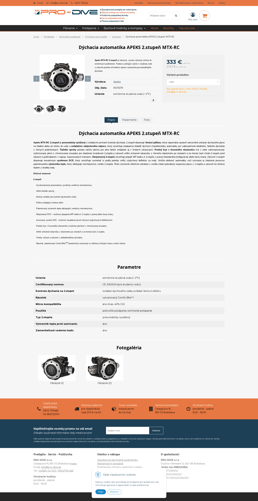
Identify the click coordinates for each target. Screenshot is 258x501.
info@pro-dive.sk (58, 3)
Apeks (117, 81)
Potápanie (49, 36)
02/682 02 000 (47, 470)
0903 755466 (81, 3)
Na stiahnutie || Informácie (189, 3)
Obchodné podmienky (159, 3)
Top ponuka (187, 28)
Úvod (40, 3)
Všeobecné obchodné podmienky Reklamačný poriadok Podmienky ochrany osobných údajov (119, 464)
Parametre (129, 120)
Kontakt (139, 3)
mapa (73, 463)
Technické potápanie (69, 36)
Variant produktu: (178, 74)
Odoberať (156, 430)
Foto (147, 120)
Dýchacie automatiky (96, 36)
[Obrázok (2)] (104, 367)
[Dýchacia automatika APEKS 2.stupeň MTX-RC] (62, 77)
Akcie (154, 28)
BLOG (211, 3)
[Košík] (204, 15)
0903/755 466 (65, 470)
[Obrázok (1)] (57, 367)
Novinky (168, 28)
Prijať (100, 492)
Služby (222, 3)
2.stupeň (116, 36)
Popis (111, 120)
